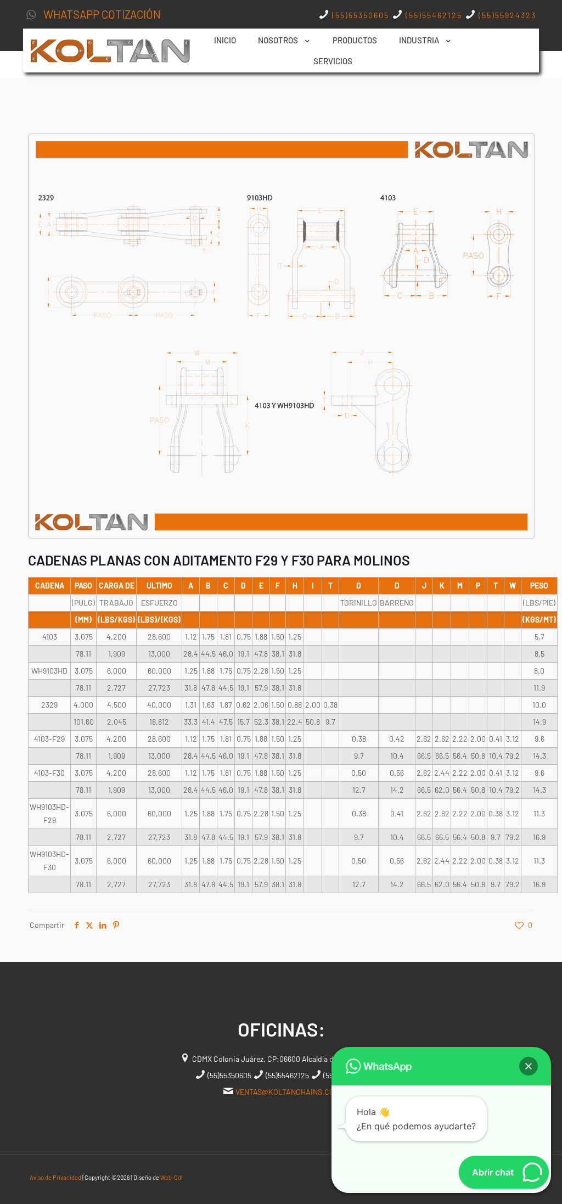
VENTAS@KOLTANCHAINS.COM (287, 1091)
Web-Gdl (171, 1177)
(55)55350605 (360, 15)
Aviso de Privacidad (55, 1177)
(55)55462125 (432, 15)
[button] (528, 1066)
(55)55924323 (506, 15)
